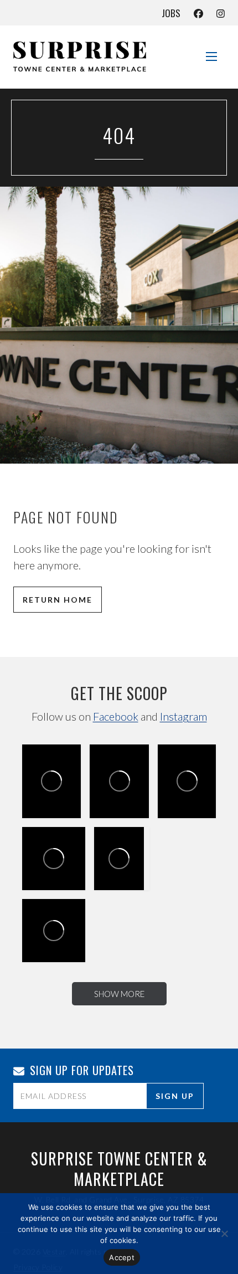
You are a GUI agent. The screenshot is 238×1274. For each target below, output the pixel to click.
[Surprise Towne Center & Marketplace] (79, 56)
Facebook (115, 716)
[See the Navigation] (211, 52)
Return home (57, 599)
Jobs (171, 13)
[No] (224, 1233)
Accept (121, 1257)
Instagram (183, 716)
